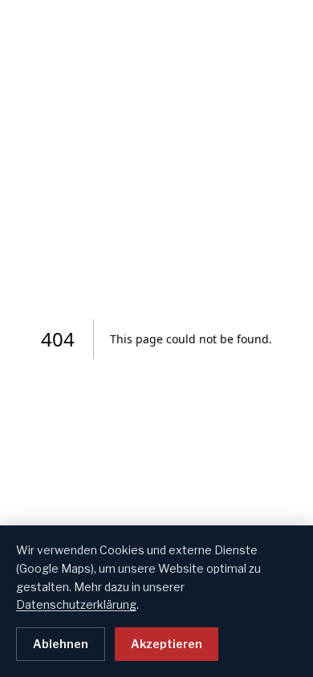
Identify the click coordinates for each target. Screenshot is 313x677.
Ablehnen (60, 644)
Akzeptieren (166, 644)
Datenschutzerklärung (76, 604)
